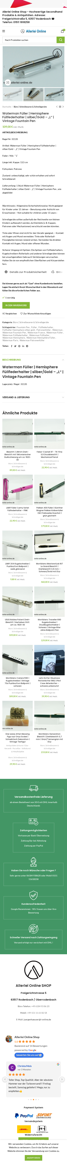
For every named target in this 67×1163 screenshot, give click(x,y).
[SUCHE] (61, 40)
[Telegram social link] (27, 346)
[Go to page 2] (33, 1099)
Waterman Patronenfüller (32, 340)
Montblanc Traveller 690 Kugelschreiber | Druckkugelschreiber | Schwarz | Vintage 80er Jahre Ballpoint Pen (49, 624)
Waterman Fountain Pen (14, 332)
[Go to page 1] (31, 1099)
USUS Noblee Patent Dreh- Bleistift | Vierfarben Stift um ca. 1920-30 (17, 622)
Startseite (6, 106)
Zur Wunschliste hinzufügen (37, 313)
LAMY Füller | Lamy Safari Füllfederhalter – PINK (17, 509)
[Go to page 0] (28, 1099)
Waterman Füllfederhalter (15, 335)
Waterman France (36, 332)
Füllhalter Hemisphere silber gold (18, 330)
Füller (34, 327)
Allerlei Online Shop (26, 1037)
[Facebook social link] (11, 346)
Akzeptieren (33, 1158)
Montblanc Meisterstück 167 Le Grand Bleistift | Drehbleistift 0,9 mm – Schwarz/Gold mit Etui (49, 567)
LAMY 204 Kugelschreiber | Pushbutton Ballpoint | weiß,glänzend (17, 566)
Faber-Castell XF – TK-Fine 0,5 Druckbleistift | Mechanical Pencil (49, 454)
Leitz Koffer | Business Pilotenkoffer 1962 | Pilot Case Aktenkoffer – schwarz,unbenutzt (49, 682)
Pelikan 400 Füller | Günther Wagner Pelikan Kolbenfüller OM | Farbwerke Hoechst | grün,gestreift (49, 511)
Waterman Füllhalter (39, 335)
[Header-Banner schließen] (63, 4)
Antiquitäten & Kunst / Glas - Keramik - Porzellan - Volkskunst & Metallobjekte (18, 748)
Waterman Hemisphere (13, 337)
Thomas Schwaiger (28, 1065)
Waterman (57, 330)
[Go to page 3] (36, 1099)
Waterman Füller (54, 332)
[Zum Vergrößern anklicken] (8, 82)
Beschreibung (11, 360)
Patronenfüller (43, 330)
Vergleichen (11, 313)
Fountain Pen (23, 327)
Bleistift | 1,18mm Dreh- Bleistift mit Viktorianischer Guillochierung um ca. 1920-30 (17, 455)
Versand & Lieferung (16, 397)
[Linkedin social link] (23, 346)
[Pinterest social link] (19, 346)
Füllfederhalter (45, 327)
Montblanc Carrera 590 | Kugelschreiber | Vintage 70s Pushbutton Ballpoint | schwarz (17, 682)
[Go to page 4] (38, 1099)
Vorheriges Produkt (56, 106)
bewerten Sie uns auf (27, 1054)
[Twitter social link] (15, 346)
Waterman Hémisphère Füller (40, 337)
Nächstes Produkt (63, 106)
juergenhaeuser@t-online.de (37, 1019)
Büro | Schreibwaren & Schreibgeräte (30, 106)
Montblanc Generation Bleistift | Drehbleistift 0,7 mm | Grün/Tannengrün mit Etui (49, 738)
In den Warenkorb (16, 305)
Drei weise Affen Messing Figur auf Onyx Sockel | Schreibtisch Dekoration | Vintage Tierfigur (18, 738)
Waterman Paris (10, 340)
